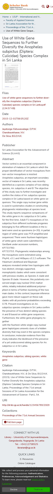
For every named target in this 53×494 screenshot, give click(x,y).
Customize (7, 483)
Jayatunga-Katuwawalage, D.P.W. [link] (19, 129)
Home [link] (5, 16)
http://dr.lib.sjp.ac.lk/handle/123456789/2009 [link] (26, 405)
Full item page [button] (14, 422)
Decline (13, 489)
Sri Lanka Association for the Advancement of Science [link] (20, 23)
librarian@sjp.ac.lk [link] (26, 447)
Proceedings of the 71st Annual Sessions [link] (20, 27)
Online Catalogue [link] (26, 463)
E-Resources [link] (26, 459)
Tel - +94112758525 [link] (26, 444)
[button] (20, 6)
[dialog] (26, 480)
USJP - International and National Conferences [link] (27, 16)
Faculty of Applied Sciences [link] (20, 20)
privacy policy (38, 479)
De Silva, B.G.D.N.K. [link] (12, 136)
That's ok (38, 489)
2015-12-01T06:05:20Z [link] (15, 118)
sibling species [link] (32, 356)
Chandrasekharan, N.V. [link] (13, 132)
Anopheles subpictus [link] (13, 356)
